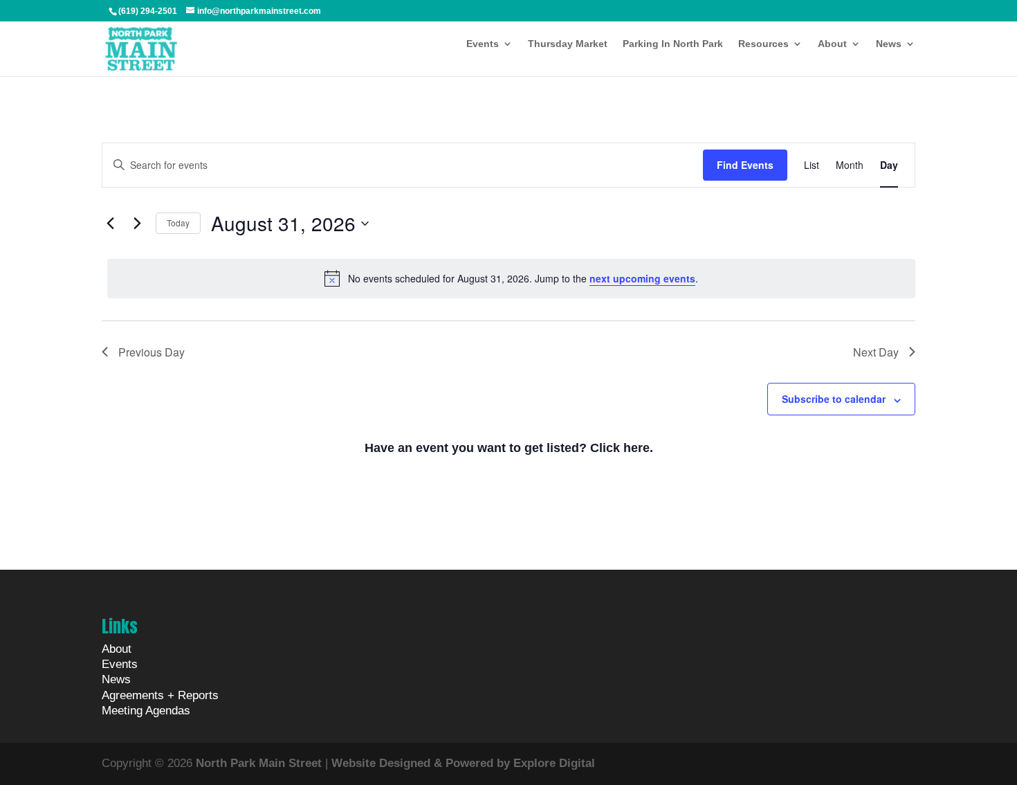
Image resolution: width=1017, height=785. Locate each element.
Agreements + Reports (160, 695)
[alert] (511, 278)
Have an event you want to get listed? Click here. (509, 448)
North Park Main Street (259, 763)
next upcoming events (642, 278)
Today (178, 222)
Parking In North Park (673, 43)
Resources (763, 43)
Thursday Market (567, 43)
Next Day (876, 352)
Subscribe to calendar (834, 399)
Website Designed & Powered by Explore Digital (463, 763)
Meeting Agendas (146, 710)
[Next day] (137, 223)
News (888, 43)
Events (482, 43)
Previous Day (151, 352)
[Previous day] (110, 223)
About (832, 43)
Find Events (745, 165)
